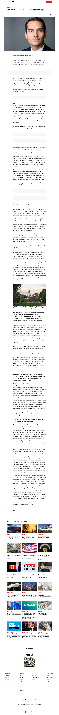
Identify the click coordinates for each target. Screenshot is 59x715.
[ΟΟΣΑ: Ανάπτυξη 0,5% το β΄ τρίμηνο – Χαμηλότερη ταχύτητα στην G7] (14, 605)
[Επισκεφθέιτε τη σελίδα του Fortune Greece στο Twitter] (25, 699)
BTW (40, 704)
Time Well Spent (34, 683)
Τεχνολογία (21, 679)
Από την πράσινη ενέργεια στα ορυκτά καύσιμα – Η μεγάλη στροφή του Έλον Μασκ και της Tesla (29, 635)
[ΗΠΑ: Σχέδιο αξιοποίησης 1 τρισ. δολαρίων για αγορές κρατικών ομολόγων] (29, 548)
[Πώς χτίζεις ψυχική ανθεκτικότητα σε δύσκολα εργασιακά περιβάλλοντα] (45, 567)
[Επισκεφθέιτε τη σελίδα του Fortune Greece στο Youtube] (30, 699)
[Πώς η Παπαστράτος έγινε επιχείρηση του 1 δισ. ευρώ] (45, 528)
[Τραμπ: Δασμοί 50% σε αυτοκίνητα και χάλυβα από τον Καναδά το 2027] (14, 567)
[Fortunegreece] (12, 2)
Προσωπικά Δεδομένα (50, 688)
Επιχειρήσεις (22, 675)
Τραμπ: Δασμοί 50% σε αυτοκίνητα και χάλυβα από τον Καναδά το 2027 (14, 576)
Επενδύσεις (21, 681)
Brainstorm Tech (34, 679)
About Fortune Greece (50, 673)
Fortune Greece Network (8, 681)
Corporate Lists (7, 673)
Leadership (21, 688)
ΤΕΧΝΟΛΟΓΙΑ (24, 573)
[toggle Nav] (7, 2)
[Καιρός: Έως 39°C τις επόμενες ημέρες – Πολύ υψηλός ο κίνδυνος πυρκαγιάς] (14, 586)
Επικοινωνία (49, 679)
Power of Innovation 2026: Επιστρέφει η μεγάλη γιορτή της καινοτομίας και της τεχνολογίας (29, 576)
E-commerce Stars (34, 681)
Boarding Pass (34, 675)
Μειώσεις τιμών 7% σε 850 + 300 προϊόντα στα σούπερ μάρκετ (13, 557)
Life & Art (21, 677)
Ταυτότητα (48, 675)
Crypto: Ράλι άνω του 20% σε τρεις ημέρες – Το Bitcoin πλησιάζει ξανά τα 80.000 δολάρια (44, 557)
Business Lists (7, 675)
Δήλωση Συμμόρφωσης (50, 677)
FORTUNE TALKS (41, 573)
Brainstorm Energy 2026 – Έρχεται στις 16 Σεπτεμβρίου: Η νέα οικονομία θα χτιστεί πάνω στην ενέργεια (14, 635)
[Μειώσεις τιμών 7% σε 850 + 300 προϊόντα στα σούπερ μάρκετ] (14, 548)
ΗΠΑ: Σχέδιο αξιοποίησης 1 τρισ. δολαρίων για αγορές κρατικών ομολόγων (28, 557)
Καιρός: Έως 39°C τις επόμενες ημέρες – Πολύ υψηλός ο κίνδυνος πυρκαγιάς (14, 595)
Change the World (35, 113)
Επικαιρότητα (22, 673)
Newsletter (48, 681)
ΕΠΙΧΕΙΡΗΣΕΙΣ (9, 7)
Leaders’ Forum (7, 677)
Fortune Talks (7, 679)
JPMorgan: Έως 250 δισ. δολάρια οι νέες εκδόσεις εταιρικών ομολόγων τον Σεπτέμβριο (43, 635)
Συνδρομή (48, 683)
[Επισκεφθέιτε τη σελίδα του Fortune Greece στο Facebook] (23, 699)
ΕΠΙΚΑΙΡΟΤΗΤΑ (25, 534)
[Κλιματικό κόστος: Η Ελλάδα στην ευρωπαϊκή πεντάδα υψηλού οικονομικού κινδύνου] (29, 528)
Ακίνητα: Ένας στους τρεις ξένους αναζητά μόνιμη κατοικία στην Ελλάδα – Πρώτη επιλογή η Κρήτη (29, 596)
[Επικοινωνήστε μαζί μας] (35, 699)
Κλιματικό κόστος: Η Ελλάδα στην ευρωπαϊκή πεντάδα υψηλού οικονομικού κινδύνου (29, 537)
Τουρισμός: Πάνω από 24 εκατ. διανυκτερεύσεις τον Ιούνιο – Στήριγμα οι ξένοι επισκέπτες (45, 595)
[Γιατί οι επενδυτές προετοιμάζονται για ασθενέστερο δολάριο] (45, 605)
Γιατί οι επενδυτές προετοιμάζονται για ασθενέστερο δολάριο (43, 615)
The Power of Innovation (35, 677)
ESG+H (33, 673)
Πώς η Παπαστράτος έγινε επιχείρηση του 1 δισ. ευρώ (44, 537)
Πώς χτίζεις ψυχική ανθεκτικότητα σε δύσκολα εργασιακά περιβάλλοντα (44, 576)
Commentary (22, 690)
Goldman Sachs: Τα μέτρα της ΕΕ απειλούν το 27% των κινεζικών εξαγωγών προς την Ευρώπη (13, 538)
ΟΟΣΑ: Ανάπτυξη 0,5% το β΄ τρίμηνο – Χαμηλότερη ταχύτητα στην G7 (14, 615)
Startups (21, 683)
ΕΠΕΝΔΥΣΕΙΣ (40, 553)
